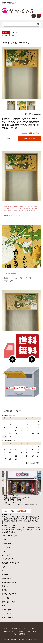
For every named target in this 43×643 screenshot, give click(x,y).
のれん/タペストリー (9, 536)
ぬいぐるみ (6, 598)
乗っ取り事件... (8, 35)
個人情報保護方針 (20, 634)
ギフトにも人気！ (8, 617)
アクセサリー (6, 555)
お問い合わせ (9, 631)
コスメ (4, 551)
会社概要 (33, 628)
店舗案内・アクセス (19, 628)
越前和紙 (5, 574)
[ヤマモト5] (18, 11)
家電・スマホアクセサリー (11, 586)
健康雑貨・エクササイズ (10, 563)
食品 (3, 606)
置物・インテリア (8, 602)
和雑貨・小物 (6, 578)
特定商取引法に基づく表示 (26, 631)
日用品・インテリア (9, 594)
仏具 (3, 567)
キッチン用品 (6, 543)
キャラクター (6, 610)
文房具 (4, 590)
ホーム (6, 628)
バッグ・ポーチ (7, 559)
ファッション (6, 547)
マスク (4, 539)
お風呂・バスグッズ (9, 582)
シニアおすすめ (7, 613)
